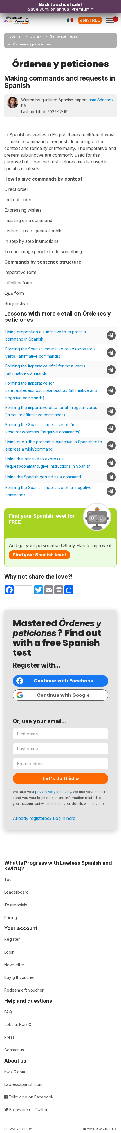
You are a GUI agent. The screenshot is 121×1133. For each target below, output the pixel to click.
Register (12, 939)
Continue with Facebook (63, 681)
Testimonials (15, 905)
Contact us (14, 1049)
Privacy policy (18, 1129)
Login (9, 952)
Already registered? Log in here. (45, 818)
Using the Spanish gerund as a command (43, 476)
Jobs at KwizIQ (18, 1024)
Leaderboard (16, 892)
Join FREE (90, 20)
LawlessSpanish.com (23, 1084)
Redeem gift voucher (24, 990)
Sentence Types (64, 36)
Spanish (16, 36)
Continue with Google (63, 695)
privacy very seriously (53, 792)
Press (9, 1037)
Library (36, 36)
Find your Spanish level (39, 555)
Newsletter (14, 964)
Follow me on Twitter (28, 1109)
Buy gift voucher (19, 977)
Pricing (10, 917)
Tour (8, 879)
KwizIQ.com (14, 1071)
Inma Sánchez (101, 99)
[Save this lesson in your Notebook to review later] (111, 335)
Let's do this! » (60, 778)
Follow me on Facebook (30, 1097)
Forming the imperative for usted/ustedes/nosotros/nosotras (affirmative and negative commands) (51, 390)
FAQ (8, 1011)
